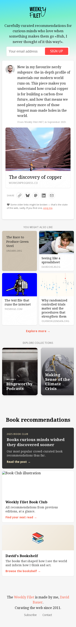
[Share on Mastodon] (35, 195)
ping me (47, 208)
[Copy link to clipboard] (19, 195)
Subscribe (30, 615)
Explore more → (38, 331)
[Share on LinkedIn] (43, 195)
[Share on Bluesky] (27, 195)
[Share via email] (51, 195)
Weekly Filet (24, 597)
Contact (47, 615)
